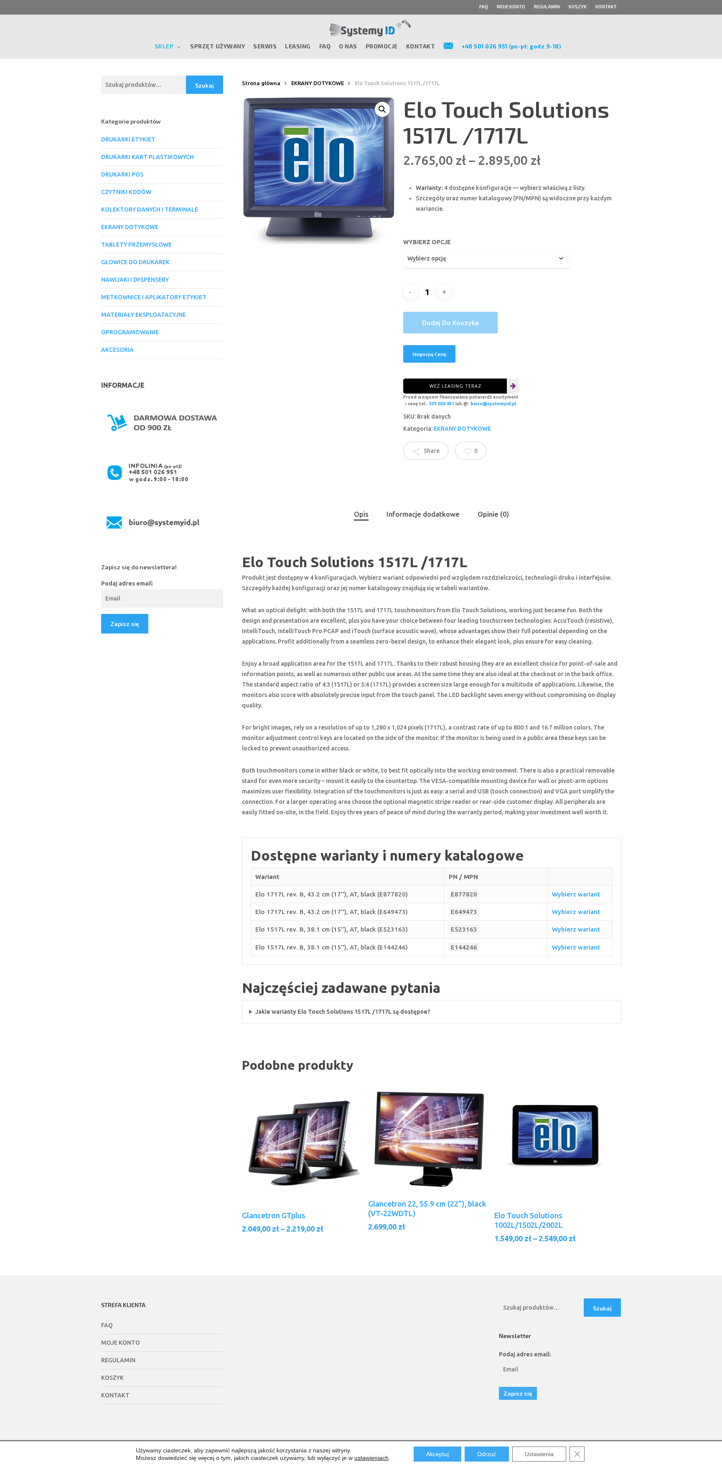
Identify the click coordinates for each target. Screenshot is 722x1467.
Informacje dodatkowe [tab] (423, 514)
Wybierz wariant (576, 894)
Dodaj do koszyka (450, 322)
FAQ (107, 1325)
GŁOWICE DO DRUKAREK (135, 262)
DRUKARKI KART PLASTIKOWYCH (147, 157)
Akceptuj (437, 1454)
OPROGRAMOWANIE (130, 332)
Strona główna (261, 83)
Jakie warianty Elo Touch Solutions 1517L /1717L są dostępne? (342, 1011)
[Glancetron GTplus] (302, 1142)
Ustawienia (539, 1454)
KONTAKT (115, 1395)
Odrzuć (486, 1454)
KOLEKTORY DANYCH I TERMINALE (149, 209)
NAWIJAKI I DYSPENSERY (135, 279)
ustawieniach (371, 1457)
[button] (382, 109)
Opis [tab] (361, 514)
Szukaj (204, 85)
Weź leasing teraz (455, 386)
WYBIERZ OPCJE (427, 242)
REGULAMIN (118, 1360)
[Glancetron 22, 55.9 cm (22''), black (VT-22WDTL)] (428, 1136)
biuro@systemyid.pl (493, 403)
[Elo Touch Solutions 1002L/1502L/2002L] (554, 1142)
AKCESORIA (117, 349)
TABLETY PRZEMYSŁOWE (136, 244)
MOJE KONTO (120, 1342)
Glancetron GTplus (273, 1215)
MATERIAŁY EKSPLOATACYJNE (143, 314)
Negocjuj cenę (429, 354)
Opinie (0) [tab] (493, 514)
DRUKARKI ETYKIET (128, 139)
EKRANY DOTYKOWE (129, 227)
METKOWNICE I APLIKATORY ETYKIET (153, 297)
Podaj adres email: (127, 583)
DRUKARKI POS (122, 174)
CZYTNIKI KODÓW (126, 192)
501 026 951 (441, 403)
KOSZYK (112, 1377)
